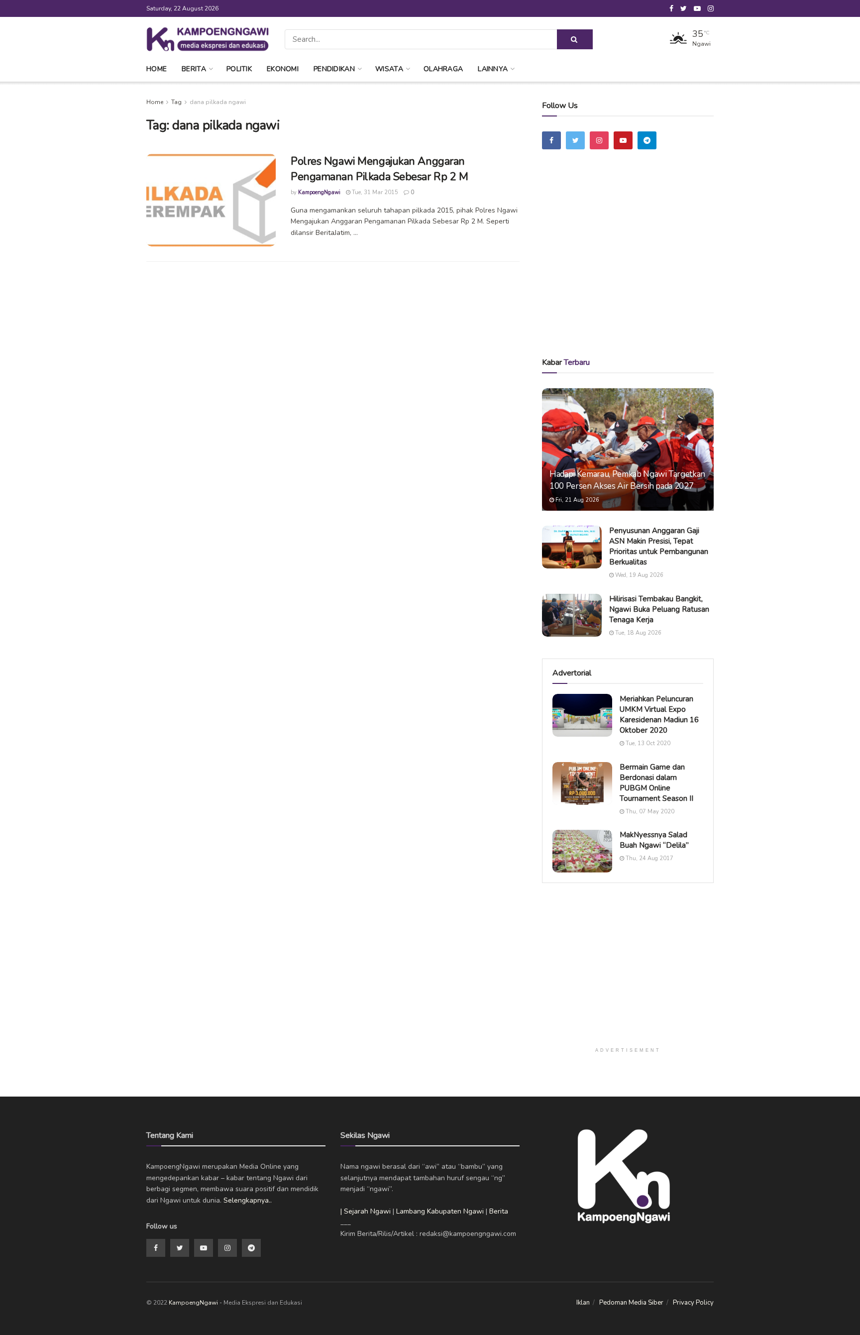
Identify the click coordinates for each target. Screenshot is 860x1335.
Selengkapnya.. (247, 1200)
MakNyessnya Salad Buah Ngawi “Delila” (654, 840)
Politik (239, 69)
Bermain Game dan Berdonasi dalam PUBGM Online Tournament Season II (656, 782)
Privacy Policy (693, 1302)
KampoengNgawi (319, 192)
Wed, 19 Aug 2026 (638, 575)
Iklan (583, 1302)
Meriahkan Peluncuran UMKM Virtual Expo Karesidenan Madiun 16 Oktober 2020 (659, 714)
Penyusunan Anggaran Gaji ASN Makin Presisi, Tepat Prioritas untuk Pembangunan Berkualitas (658, 546)
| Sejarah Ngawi (365, 1211)
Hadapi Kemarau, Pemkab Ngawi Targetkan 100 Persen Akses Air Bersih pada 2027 (627, 480)
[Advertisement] (628, 267)
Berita (194, 69)
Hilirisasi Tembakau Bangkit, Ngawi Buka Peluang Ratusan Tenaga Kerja (659, 609)
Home (156, 69)
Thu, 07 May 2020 (649, 811)
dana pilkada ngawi (218, 102)
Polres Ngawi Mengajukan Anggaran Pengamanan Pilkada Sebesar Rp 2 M (379, 169)
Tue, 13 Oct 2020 (647, 743)
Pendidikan (334, 69)
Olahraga (443, 69)
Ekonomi (283, 69)
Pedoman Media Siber (631, 1302)
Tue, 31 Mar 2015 (374, 192)
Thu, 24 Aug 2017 (648, 858)
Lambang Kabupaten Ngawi (440, 1211)
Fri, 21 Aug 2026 (576, 500)
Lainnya (493, 69)
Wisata (389, 69)
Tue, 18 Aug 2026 (637, 633)
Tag (176, 102)
